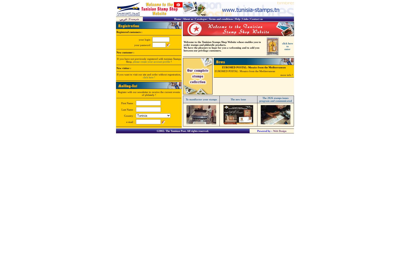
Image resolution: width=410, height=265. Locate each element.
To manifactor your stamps (201, 99)
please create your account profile (151, 61)
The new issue (238, 99)
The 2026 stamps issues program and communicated (275, 99)
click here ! (149, 77)
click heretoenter (287, 46)
